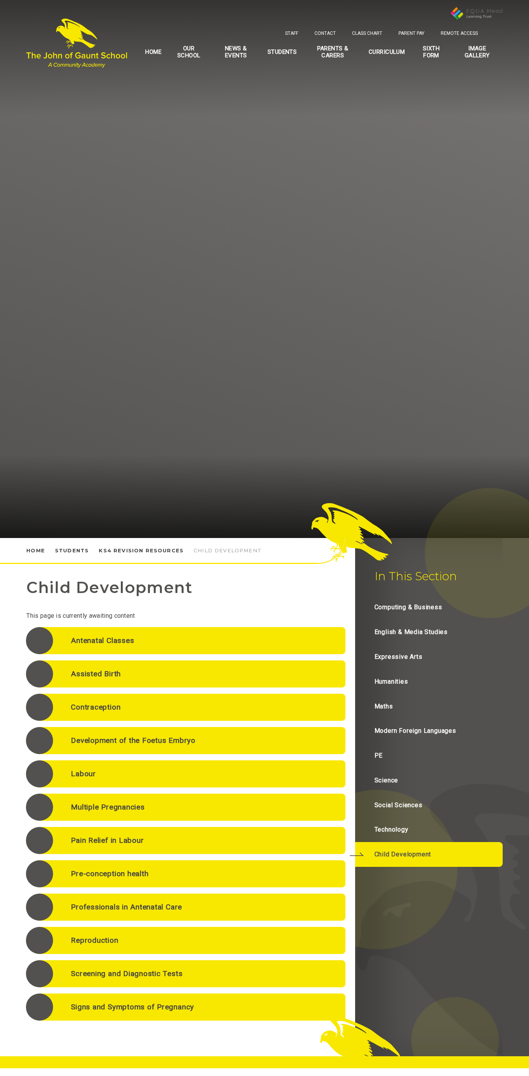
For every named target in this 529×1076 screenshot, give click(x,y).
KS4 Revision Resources (141, 550)
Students (72, 550)
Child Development (228, 550)
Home (35, 550)
